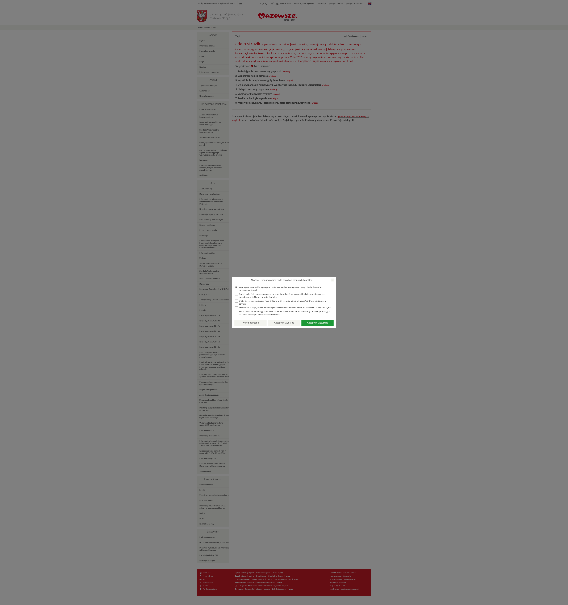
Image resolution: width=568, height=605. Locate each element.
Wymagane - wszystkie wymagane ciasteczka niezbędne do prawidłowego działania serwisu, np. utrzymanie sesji (280, 288)
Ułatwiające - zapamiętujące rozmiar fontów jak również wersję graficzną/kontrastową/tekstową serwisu (282, 302)
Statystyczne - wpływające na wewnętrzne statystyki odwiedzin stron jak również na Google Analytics (285, 308)
